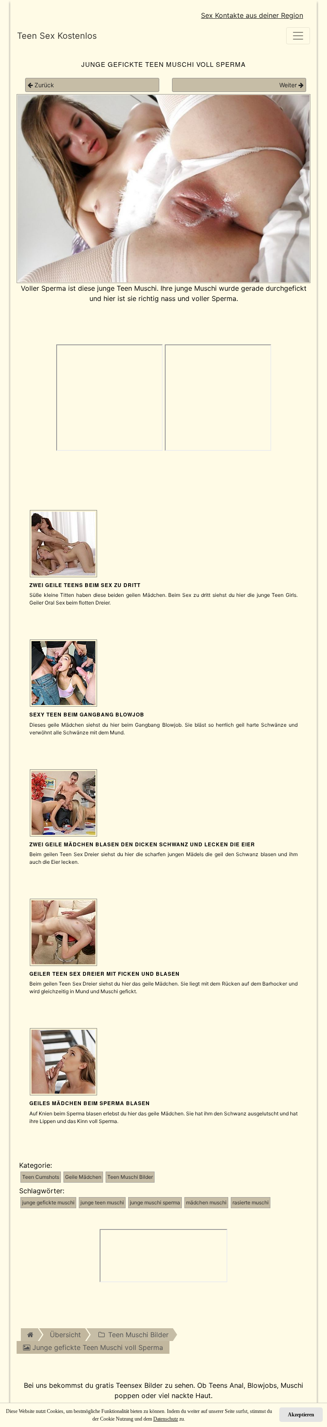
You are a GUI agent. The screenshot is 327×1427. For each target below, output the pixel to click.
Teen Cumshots (40, 1177)
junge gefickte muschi (48, 1202)
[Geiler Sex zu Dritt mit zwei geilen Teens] (63, 543)
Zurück (43, 85)
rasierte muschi (250, 1202)
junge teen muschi (102, 1202)
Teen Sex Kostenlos (57, 36)
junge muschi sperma (155, 1202)
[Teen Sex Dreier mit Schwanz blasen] (63, 802)
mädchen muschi (206, 1202)
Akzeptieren (301, 1415)
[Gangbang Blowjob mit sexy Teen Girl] (63, 672)
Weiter (288, 85)
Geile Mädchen (83, 1177)
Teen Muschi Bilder (130, 1177)
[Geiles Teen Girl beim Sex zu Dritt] (63, 931)
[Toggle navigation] (298, 35)
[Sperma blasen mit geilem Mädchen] (63, 1061)
